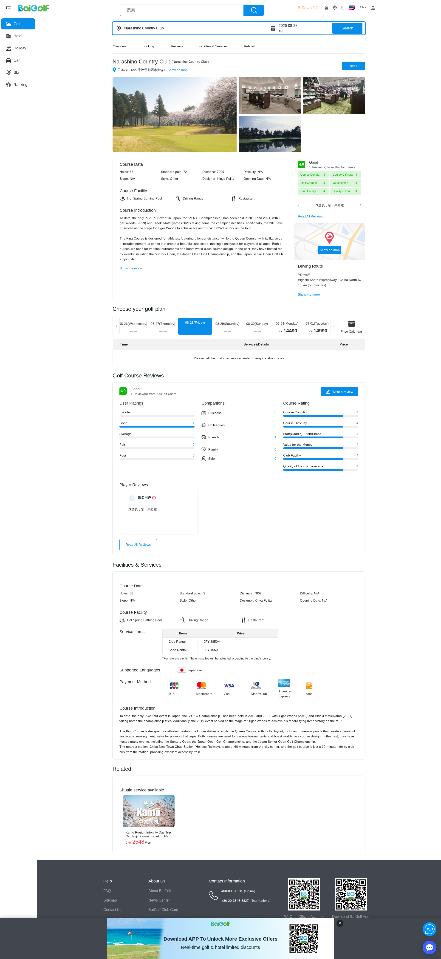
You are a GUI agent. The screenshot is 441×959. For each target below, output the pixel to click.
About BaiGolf (159, 891)
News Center (159, 900)
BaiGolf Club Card (163, 910)
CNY (363, 7)
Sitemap (110, 900)
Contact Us (112, 910)
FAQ (107, 891)
